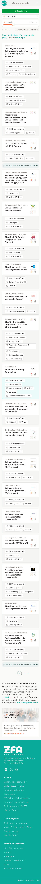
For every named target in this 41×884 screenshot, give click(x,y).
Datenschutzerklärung (15, 860)
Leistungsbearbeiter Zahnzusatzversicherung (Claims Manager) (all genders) (16, 52)
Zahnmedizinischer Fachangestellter (14, 209)
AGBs (6, 864)
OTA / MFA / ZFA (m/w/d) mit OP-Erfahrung (16, 145)
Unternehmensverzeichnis (16, 802)
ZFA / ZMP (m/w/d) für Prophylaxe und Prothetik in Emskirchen (16, 324)
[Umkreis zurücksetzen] (36, 22)
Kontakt (7, 852)
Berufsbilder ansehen (13, 733)
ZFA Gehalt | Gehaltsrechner (17, 798)
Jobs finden (22, 11)
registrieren (7, 697)
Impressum (9, 856)
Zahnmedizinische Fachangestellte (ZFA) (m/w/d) (16, 542)
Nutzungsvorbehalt (13, 868)
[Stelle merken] (31, 53)
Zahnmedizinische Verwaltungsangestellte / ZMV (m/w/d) (15, 87)
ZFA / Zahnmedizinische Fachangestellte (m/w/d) (16, 268)
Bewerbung (9, 794)
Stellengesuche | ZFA (14, 786)
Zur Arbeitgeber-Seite (27, 703)
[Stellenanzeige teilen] (35, 53)
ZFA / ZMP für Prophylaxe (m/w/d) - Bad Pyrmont (15, 239)
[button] (20, 16)
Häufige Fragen (11, 810)
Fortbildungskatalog (14, 790)
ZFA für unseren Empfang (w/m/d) (15, 371)
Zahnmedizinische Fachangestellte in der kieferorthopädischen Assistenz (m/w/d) (15, 639)
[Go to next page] (29, 673)
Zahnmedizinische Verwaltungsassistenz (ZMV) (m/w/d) (15, 464)
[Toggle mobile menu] (37, 3)
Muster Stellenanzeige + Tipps (18, 827)
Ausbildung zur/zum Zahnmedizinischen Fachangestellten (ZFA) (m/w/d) (14, 573)
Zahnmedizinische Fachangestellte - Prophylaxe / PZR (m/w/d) (16, 409)
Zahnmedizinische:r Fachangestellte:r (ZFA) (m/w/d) (14, 516)
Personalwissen (11, 831)
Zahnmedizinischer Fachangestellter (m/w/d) (16, 434)
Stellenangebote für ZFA (15, 782)
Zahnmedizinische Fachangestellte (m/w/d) (16, 297)
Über (13, 848)
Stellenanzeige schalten (15, 823)
